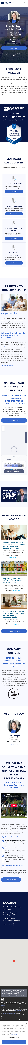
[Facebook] (8, 34)
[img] (14, 494)
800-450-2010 (4, 1005)
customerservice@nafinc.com (8, 1013)
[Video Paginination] (11, 469)
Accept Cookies (14, 1042)
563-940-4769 (14, 39)
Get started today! (7, 365)
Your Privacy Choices (14, 1037)
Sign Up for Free (11, 880)
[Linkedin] (16, 34)
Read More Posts (14, 631)
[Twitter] (12, 34)
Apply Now (14, 48)
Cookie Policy (13, 1034)
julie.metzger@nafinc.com (14, 43)
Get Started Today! (14, 420)
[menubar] (24, 3)
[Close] (26, 1023)
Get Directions (8, 925)
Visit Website (14, 745)
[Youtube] (20, 34)
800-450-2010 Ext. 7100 (8, 995)
